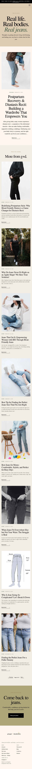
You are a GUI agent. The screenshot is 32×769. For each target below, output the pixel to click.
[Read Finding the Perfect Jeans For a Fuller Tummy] (16, 632)
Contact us (19, 751)
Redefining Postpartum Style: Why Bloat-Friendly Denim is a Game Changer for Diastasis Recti (16, 208)
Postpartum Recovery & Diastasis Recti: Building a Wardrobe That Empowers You (16, 106)
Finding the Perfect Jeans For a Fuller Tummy (14, 658)
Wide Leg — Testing (6, 755)
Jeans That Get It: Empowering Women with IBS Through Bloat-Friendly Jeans (15, 340)
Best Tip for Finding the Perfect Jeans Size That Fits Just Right (14, 403)
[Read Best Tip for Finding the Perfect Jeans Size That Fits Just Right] (16, 377)
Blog (18, 749)
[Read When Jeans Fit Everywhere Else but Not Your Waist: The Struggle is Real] (16, 505)
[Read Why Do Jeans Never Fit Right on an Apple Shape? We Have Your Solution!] (16, 247)
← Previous (10, 677)
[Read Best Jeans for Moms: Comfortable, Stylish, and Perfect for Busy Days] (16, 440)
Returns (18, 753)
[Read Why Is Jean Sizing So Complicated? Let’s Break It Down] (16, 570)
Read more (16, 137)
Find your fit (19, 747)
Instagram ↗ (4, 759)
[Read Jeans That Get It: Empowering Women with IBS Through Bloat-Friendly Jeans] (16, 312)
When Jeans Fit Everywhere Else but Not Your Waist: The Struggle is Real (15, 532)
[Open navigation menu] (29, 5)
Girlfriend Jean (5, 749)
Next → (22, 677)
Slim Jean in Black (5, 753)
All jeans (3, 747)
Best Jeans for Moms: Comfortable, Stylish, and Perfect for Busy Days (15, 467)
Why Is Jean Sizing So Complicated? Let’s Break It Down (16, 596)
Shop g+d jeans (16, 715)
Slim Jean (4, 751)
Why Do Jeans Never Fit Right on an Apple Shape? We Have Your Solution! (15, 275)
